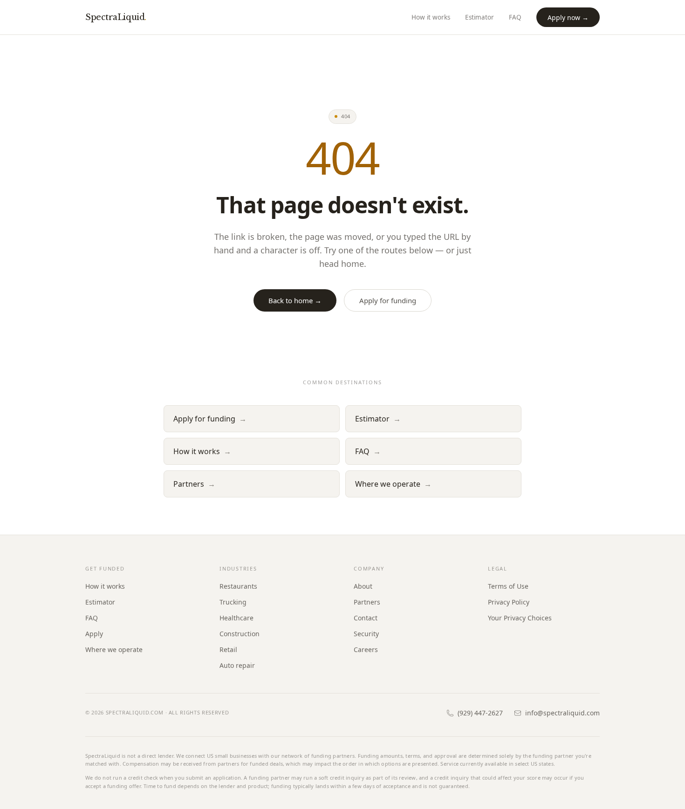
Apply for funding (387, 300)
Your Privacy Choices (520, 617)
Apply (94, 633)
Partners (194, 484)
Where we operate (393, 484)
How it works (430, 17)
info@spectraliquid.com (562, 712)
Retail (228, 649)
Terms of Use (508, 586)
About (363, 586)
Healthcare (236, 617)
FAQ (515, 17)
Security (366, 633)
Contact (365, 617)
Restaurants (238, 586)
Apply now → (568, 17)
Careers (366, 649)
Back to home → (295, 300)
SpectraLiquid (115, 17)
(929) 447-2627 (480, 712)
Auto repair (237, 665)
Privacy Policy (508, 602)
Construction (239, 633)
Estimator (479, 17)
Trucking (233, 602)
